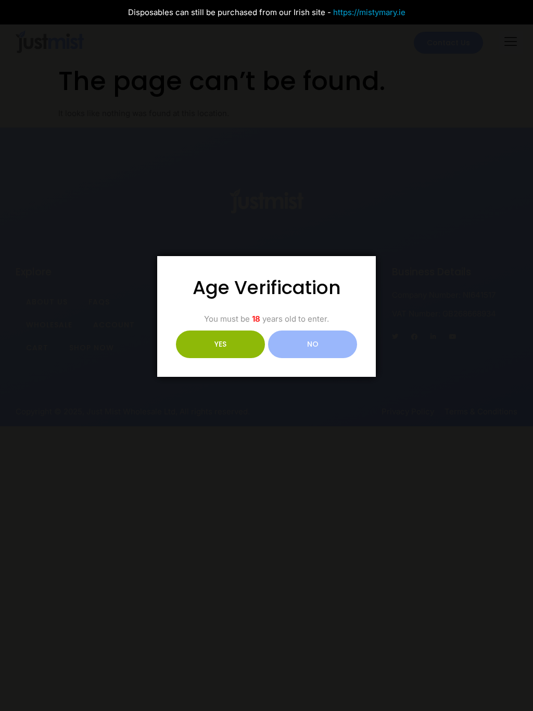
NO (313, 344)
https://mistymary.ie (369, 12)
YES (220, 344)
